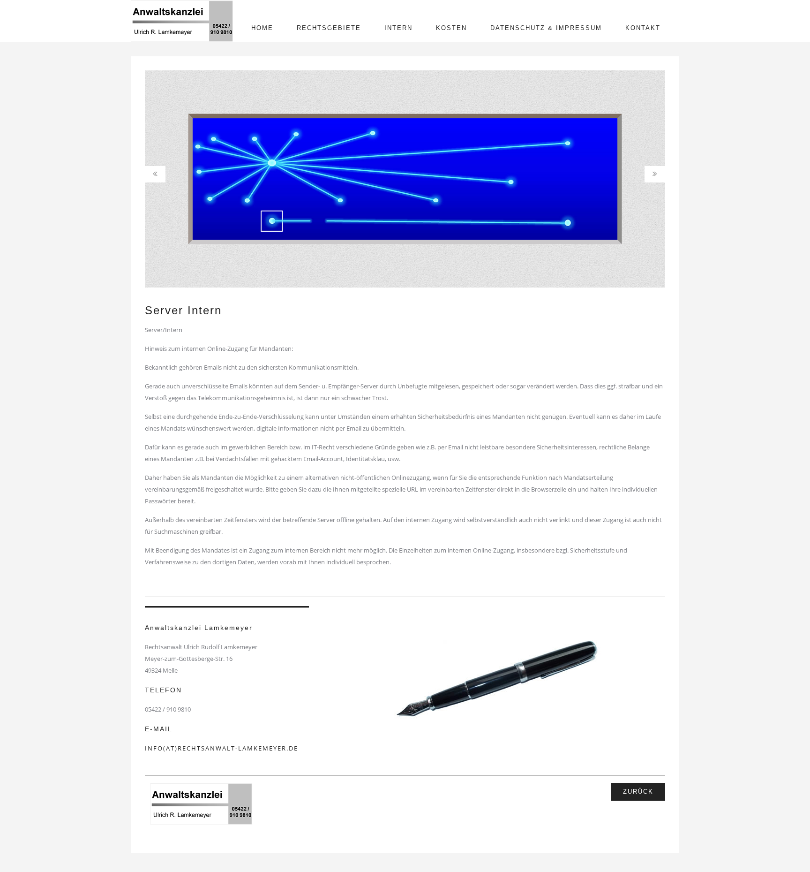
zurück (638, 791)
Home (262, 27)
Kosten (451, 27)
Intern (398, 27)
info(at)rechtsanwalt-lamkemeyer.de (221, 748)
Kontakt (642, 27)
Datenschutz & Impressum (546, 27)
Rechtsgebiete (329, 27)
